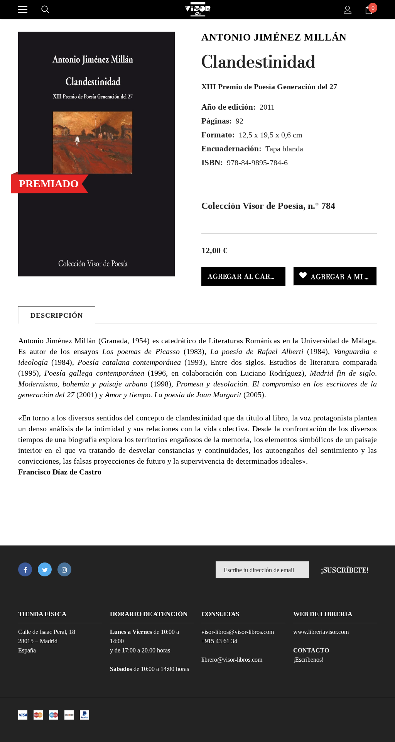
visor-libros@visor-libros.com (237, 631)
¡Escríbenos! (308, 659)
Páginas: (216, 120)
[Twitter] (45, 569)
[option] (96, 154)
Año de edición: (228, 107)
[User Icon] (348, 10)
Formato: (218, 134)
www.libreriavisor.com (321, 631)
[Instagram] (64, 569)
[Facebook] (25, 569)
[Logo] (197, 9)
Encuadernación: (231, 148)
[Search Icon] (45, 10)
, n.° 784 (268, 206)
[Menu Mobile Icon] (22, 9)
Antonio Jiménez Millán (274, 37)
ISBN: (212, 162)
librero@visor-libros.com (231, 659)
